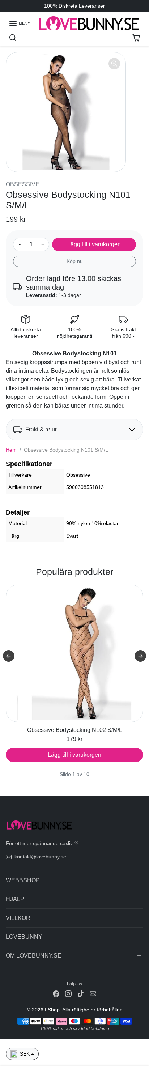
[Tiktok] (80, 993)
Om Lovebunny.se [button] (33, 955)
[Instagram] (68, 993)
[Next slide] (140, 656)
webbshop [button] (23, 880)
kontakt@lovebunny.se (40, 857)
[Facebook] (56, 993)
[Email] (93, 993)
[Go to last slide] (8, 656)
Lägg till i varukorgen (94, 244)
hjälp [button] (15, 899)
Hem (11, 450)
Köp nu (75, 261)
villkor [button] (18, 918)
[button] (19, 23)
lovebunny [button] (24, 937)
